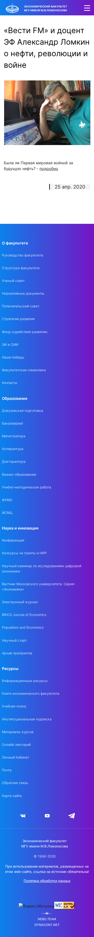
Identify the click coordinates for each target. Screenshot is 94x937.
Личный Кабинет (15, 757)
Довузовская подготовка (22, 410)
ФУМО (7, 500)
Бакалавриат (12, 423)
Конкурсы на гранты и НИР (24, 553)
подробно (49, 168)
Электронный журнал (20, 602)
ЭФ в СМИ (10, 344)
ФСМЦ (7, 513)
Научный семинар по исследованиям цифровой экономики (41, 568)
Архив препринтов (17, 653)
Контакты (9, 383)
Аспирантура (12, 449)
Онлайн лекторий (16, 744)
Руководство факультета (22, 255)
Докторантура (14, 461)
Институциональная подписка (27, 719)
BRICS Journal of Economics (24, 615)
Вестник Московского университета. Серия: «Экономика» (38, 586)
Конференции (13, 540)
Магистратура (13, 436)
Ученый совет (13, 281)
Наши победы (13, 357)
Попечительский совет (20, 306)
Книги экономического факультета (30, 693)
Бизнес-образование (19, 474)
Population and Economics (22, 627)
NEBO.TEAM (47, 919)
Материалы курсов (18, 732)
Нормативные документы (23, 293)
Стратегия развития (18, 319)
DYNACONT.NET (47, 925)
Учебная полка (14, 706)
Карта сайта (12, 796)
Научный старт (14, 640)
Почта (7, 770)
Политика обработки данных (47, 881)
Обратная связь (15, 783)
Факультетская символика (24, 370)
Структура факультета (21, 268)
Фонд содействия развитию (24, 332)
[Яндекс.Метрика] (36, 906)
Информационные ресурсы (25, 681)
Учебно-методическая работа (26, 487)
